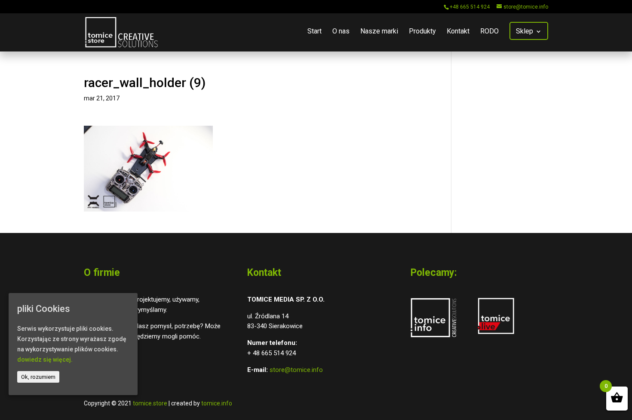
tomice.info (216, 403)
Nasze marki (379, 31)
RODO (489, 31)
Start (314, 31)
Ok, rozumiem (38, 376)
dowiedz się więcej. (45, 359)
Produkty (422, 31)
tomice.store (150, 403)
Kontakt (458, 31)
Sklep (524, 31)
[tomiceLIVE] (496, 335)
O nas (341, 31)
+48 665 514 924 (470, 7)
